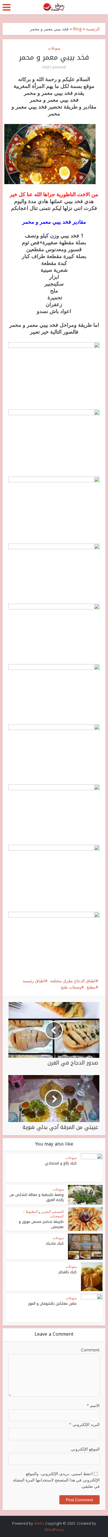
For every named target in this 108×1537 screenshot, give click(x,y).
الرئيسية (93, 29)
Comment (90, 1350)
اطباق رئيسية (34, 980)
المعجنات (57, 1216)
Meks (39, 1523)
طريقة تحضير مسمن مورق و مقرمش (41, 1224)
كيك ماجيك (55, 1243)
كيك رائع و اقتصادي (61, 1163)
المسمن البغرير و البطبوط (45, 1211)
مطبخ (91, 987)
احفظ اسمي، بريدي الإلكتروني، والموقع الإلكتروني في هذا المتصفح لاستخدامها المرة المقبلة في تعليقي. (56, 1480)
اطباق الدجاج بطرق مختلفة (73, 980)
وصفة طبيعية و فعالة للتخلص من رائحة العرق (37, 1197)
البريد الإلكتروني (84, 1424)
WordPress (54, 1529)
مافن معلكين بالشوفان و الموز (52, 1303)
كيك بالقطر (67, 1272)
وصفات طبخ (71, 987)
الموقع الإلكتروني (85, 1449)
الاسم (93, 1405)
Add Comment (54, 67)
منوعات (54, 48)
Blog (77, 29)
